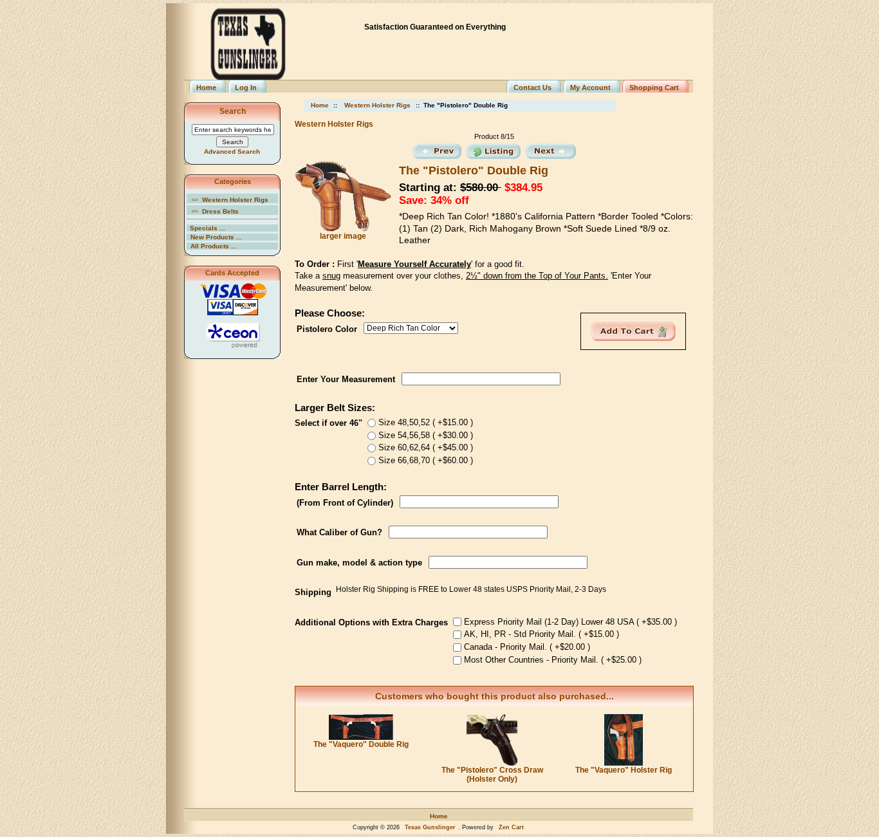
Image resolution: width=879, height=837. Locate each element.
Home (206, 87)
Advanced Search (232, 151)
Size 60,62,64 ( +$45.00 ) (425, 447)
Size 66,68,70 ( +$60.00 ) (425, 460)
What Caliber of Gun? (339, 532)
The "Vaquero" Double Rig (361, 744)
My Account (590, 87)
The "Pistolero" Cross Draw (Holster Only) (492, 775)
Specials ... (207, 228)
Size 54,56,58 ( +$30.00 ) (425, 434)
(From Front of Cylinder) (345, 502)
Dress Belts (220, 211)
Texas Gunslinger (430, 827)
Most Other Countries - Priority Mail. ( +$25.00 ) (553, 660)
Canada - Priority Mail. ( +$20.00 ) (527, 647)
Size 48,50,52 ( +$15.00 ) (425, 422)
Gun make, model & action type (359, 562)
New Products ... (216, 237)
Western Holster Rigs (377, 105)
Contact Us (532, 87)
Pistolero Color (327, 329)
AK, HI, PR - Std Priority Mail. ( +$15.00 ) (541, 634)
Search (232, 111)
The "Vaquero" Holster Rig (623, 770)
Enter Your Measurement (346, 378)
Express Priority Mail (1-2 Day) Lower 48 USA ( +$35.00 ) (570, 621)
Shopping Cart (654, 87)
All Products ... (213, 246)
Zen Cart (511, 827)
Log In (246, 87)
